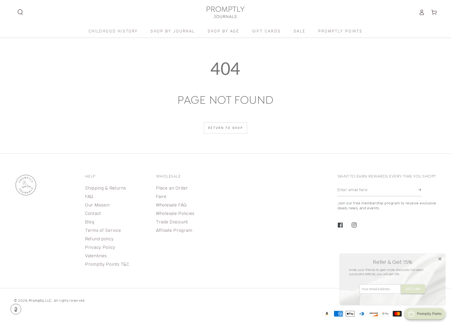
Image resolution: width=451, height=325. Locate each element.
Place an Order (172, 187)
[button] (20, 12)
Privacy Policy (100, 247)
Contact (93, 213)
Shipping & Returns (105, 187)
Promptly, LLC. (40, 300)
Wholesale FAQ (171, 204)
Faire (161, 196)
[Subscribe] (420, 190)
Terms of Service (103, 230)
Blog (89, 221)
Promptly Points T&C (107, 264)
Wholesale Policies (175, 213)
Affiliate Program (174, 230)
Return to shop (225, 128)
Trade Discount (172, 221)
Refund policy (99, 238)
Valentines (96, 255)
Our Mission (97, 204)
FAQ (89, 196)
